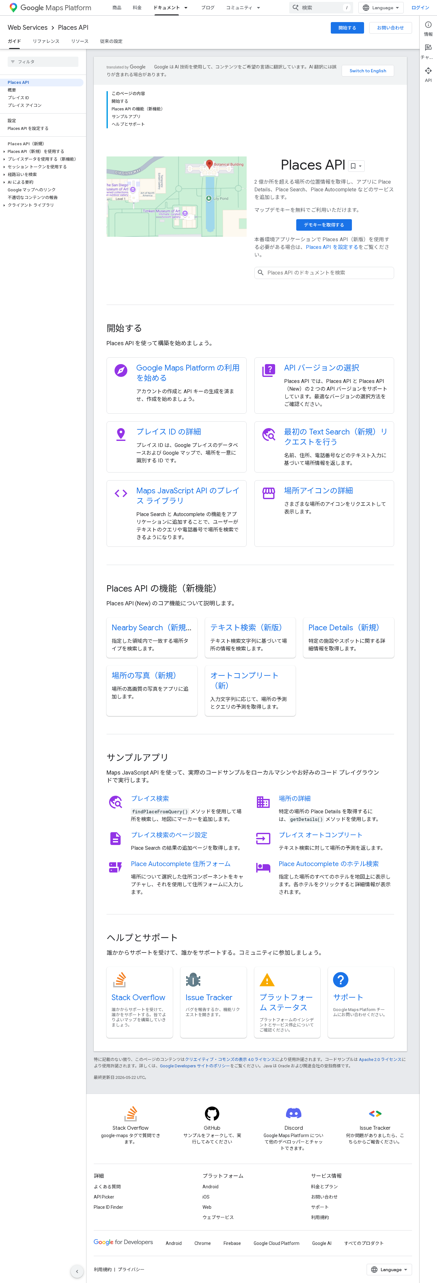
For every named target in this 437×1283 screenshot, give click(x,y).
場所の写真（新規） (146, 676)
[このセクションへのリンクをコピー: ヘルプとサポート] (186, 939)
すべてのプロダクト (364, 1243)
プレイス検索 (150, 799)
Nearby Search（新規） (153, 628)
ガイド (14, 41)
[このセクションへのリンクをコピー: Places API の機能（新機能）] (230, 589)
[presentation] (250, 328)
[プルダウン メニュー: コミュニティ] (260, 7)
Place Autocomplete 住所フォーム (181, 864)
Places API (73, 28)
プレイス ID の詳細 (168, 432)
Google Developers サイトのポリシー (195, 1066)
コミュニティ (239, 8)
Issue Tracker (209, 997)
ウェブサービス (218, 1217)
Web (207, 1207)
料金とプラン (324, 1186)
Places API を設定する (332, 247)
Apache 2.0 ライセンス (380, 1059)
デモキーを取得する (324, 225)
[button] (41, 151)
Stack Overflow (138, 997)
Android (211, 1186)
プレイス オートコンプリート (321, 835)
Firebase (232, 1243)
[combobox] (321, 7)
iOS (206, 1196)
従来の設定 (111, 41)
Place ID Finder (108, 1207)
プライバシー (131, 1269)
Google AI (321, 1243)
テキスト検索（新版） (248, 628)
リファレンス (46, 41)
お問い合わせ (390, 28)
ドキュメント (166, 8)
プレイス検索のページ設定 (169, 835)
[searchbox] (43, 62)
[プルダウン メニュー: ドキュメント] (187, 7)
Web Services (28, 28)
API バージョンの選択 (321, 368)
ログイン (420, 7)
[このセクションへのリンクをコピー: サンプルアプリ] (177, 758)
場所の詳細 (295, 799)
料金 (137, 8)
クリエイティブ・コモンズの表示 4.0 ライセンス (230, 1059)
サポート (348, 997)
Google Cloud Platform (276, 1243)
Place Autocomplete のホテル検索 (329, 864)
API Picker (104, 1196)
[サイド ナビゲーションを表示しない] (77, 1271)
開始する (347, 28)
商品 (116, 8)
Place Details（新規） (346, 628)
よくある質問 (107, 1186)
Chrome (203, 1243)
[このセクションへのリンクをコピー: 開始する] (151, 329)
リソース (80, 41)
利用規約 (320, 1217)
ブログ (208, 8)
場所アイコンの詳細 (318, 491)
